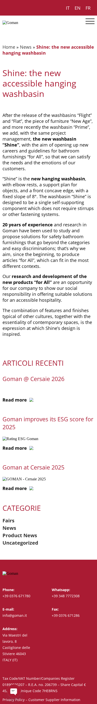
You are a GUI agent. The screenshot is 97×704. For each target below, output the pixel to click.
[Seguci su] (83, 573)
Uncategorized (20, 542)
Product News (19, 535)
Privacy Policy (13, 699)
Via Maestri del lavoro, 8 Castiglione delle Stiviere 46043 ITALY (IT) (16, 647)
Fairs (8, 520)
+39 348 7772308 (66, 596)
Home (8, 47)
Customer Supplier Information (54, 699)
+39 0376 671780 (16, 596)
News (26, 47)
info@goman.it (14, 615)
